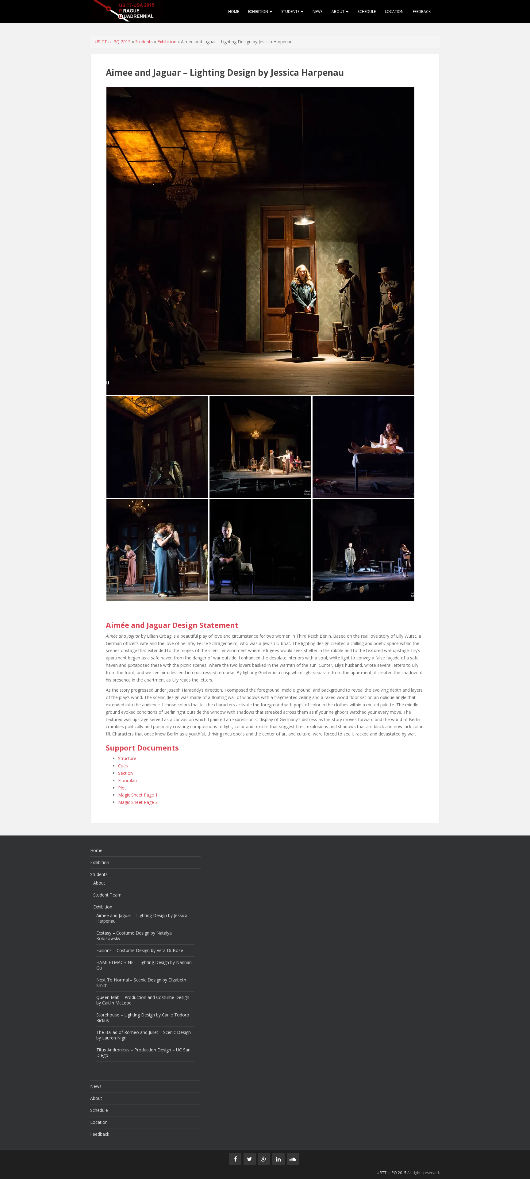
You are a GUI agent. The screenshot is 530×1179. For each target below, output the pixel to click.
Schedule (367, 11)
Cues (123, 766)
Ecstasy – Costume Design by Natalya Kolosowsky (134, 935)
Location (394, 11)
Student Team (107, 895)
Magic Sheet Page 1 (138, 795)
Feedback (422, 11)
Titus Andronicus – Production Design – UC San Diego (143, 1052)
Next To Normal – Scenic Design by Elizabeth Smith (141, 982)
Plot (122, 788)
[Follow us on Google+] (264, 1159)
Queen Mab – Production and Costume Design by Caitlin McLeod (142, 1000)
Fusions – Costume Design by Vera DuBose (139, 950)
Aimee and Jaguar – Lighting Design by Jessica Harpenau (141, 918)
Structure (127, 758)
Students (290, 11)
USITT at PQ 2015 (113, 41)
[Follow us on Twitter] (250, 1159)
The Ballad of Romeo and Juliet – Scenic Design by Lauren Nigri (143, 1035)
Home (233, 11)
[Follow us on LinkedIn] (278, 1159)
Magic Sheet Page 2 (138, 802)
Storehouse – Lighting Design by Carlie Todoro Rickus (142, 1017)
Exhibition (258, 11)
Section (125, 773)
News (317, 11)
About (338, 11)
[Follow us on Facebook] (235, 1159)
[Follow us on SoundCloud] (293, 1159)
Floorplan (127, 780)
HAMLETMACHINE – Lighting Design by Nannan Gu (144, 965)
